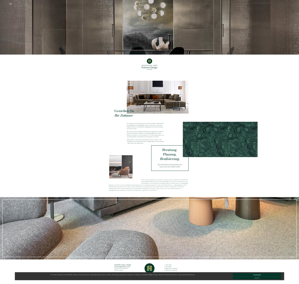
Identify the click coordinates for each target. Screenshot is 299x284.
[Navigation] (10, 4)
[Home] (149, 69)
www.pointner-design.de (170, 270)
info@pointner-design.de (171, 268)
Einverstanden (257, 275)
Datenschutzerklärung (188, 275)
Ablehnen (257, 278)
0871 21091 (168, 265)
